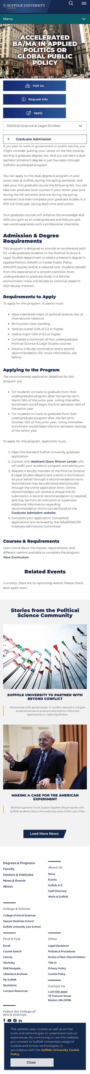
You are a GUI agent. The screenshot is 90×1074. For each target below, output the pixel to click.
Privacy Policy (57, 968)
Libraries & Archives (15, 974)
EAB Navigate (12, 968)
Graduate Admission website (34, 513)
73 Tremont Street (59, 995)
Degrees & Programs (19, 863)
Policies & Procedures (61, 951)
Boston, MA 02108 (59, 1000)
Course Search (12, 951)
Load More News (44, 834)
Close (31, 1062)
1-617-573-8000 (57, 991)
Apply (36, 113)
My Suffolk (10, 979)
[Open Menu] (84, 3)
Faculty (8, 869)
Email (6, 945)
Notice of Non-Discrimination (66, 957)
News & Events (14, 880)
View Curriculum (16, 557)
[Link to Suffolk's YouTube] (9, 1021)
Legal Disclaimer (58, 945)
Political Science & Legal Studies (33, 126)
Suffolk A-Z (55, 885)
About (8, 886)
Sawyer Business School (18, 921)
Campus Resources (15, 990)
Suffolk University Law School (22, 926)
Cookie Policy (57, 974)
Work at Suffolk (58, 896)
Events (52, 879)
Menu (8, 19)
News (51, 874)
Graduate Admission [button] (33, 139)
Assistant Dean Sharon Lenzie (54, 461)
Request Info (37, 99)
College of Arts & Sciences (19, 915)
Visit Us (37, 86)
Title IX (52, 962)
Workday (9, 962)
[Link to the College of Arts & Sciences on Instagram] (15, 1021)
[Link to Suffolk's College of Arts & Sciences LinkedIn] (20, 1021)
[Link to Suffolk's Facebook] (4, 1021)
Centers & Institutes (18, 875)
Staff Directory (57, 890)
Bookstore (10, 985)
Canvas (7, 957)
